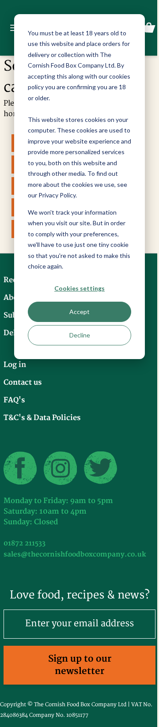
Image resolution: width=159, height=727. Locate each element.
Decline (79, 335)
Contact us (23, 382)
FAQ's (14, 400)
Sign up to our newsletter (79, 665)
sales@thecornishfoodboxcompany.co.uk (75, 554)
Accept (79, 311)
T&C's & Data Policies (42, 417)
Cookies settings (79, 288)
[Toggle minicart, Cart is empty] (148, 27)
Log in (15, 364)
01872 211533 (24, 543)
